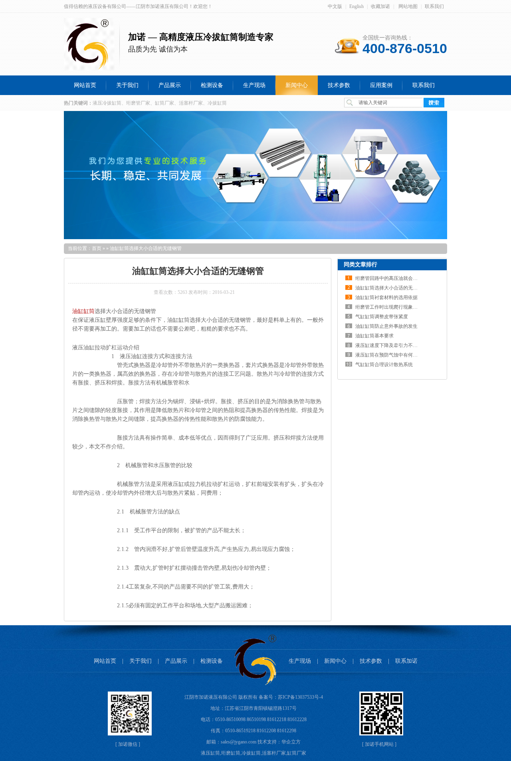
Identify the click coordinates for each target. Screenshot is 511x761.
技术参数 (371, 661)
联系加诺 (406, 661)
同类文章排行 (360, 265)
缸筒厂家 (296, 753)
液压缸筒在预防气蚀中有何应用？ (391, 355)
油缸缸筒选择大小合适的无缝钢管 (391, 288)
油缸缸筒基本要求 (374, 336)
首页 (96, 248)
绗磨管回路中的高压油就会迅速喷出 (393, 278)
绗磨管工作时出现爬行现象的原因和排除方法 (403, 307)
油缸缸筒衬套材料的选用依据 (386, 297)
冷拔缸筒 (251, 753)
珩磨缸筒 (230, 753)
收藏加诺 (380, 6)
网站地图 (408, 6)
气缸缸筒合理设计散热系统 (384, 364)
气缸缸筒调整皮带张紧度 (381, 316)
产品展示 (176, 661)
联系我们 (434, 6)
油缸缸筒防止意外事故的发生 (386, 326)
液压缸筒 (210, 753)
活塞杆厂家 (274, 753)
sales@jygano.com (238, 742)
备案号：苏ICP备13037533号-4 (291, 697)
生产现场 (300, 661)
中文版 (335, 6)
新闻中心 (335, 661)
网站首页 (105, 661)
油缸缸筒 (83, 311)
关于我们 (140, 661)
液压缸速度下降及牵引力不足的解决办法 (398, 345)
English (356, 6)
